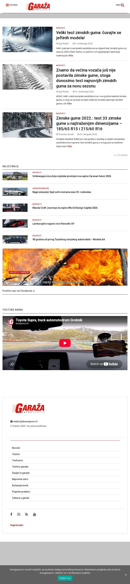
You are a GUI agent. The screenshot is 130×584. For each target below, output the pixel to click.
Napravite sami (20, 479)
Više (70, 55)
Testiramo (17, 460)
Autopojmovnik (20, 485)
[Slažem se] (125, 574)
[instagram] (18, 514)
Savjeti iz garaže (19, 272)
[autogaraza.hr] (35, 10)
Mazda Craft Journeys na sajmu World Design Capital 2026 (65, 207)
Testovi (16, 454)
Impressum (16, 525)
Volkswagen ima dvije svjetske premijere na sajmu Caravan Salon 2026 (71, 176)
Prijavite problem (21, 491)
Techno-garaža (20, 466)
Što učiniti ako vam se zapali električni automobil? (46, 282)
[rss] (26, 514)
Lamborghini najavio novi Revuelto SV (53, 223)
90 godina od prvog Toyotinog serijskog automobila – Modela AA (68, 239)
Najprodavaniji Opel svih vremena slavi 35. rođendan (61, 192)
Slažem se (64, 578)
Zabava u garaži (20, 498)
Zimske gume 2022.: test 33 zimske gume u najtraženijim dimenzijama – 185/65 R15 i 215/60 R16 (89, 123)
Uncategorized (40, 188)
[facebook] (11, 514)
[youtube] (34, 514)
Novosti (60, 28)
